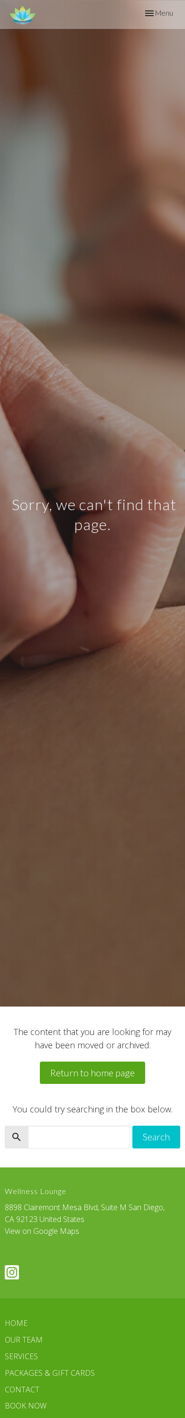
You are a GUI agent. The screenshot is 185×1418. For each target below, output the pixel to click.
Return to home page (92, 1072)
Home (16, 1323)
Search (156, 1136)
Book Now (25, 1405)
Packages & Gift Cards (50, 1373)
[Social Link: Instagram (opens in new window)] (12, 1272)
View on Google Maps (42, 1231)
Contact (22, 1389)
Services (21, 1356)
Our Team (24, 1339)
